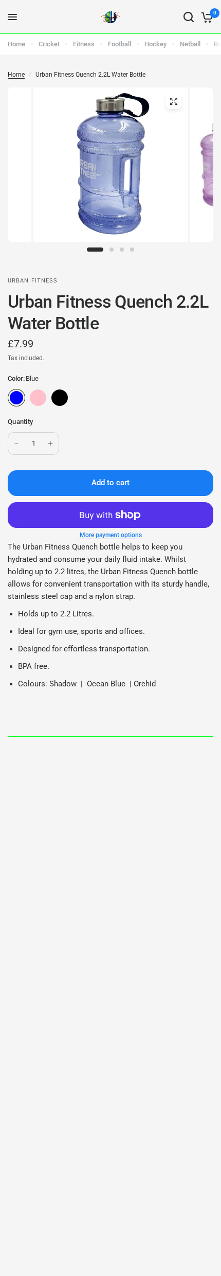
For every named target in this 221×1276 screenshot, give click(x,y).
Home (16, 44)
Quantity (20, 422)
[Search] (188, 17)
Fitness (84, 44)
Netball (190, 44)
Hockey (155, 44)
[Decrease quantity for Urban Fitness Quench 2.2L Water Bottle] (16, 443)
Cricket (49, 44)
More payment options (111, 535)
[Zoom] (173, 101)
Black (59, 397)
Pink (38, 397)
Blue (16, 397)
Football (119, 44)
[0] (205, 17)
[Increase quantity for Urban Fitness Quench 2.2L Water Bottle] (50, 443)
